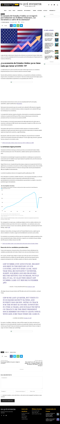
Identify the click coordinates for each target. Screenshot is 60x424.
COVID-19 (6, 352)
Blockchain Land (35, 411)
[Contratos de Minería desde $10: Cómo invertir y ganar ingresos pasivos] (58, 414)
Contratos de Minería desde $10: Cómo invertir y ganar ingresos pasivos (50, 415)
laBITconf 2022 (35, 412)
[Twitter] (54, 5)
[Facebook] (49, 5)
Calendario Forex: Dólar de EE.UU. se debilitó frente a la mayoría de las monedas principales (49, 46)
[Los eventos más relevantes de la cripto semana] (56, 40)
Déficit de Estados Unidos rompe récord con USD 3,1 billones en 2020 (18, 142)
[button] (57, 5)
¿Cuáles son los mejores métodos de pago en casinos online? (51, 419)
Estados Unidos (13, 352)
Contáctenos (25, 419)
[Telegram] (21, 25)
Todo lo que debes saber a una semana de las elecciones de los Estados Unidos (20, 243)
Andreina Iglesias (5, 22)
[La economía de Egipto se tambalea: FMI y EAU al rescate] (56, 57)
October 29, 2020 (31, 286)
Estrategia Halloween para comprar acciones (10, 362)
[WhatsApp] (18, 25)
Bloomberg (19, 103)
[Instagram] (52, 5)
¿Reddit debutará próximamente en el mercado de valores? (49, 52)
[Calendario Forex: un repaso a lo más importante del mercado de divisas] (56, 34)
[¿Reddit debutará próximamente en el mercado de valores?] (56, 52)
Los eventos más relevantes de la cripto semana (49, 39)
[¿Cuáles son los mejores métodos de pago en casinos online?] (58, 419)
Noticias (2, 14)
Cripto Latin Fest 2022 (36, 413)
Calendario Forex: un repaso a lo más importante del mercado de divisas (49, 35)
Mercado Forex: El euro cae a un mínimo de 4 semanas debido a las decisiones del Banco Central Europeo (33, 363)
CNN (9, 227)
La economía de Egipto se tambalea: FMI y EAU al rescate (49, 57)
